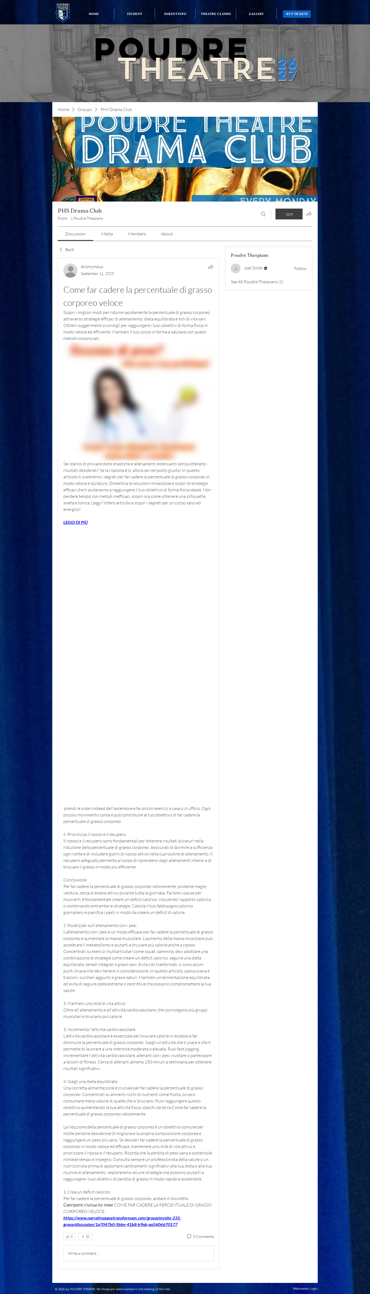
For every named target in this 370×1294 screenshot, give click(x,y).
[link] (75, 233)
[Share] (210, 267)
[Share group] (309, 213)
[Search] (263, 214)
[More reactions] (85, 1236)
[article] (139, 763)
